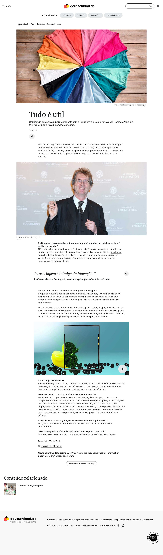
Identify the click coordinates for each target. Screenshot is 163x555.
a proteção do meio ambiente (67, 307)
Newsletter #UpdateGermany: (54, 453)
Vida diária (95, 15)
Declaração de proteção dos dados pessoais (78, 519)
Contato (51, 519)
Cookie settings (107, 525)
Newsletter (148, 519)
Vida (32, 24)
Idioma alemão (113, 15)
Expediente (106, 519)
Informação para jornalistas (60, 525)
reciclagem (116, 252)
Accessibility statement (87, 525)
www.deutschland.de (51, 446)
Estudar (81, 15)
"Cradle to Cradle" (59, 147)
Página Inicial (22, 24)
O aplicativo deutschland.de (127, 519)
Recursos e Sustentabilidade (49, 24)
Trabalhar (67, 15)
